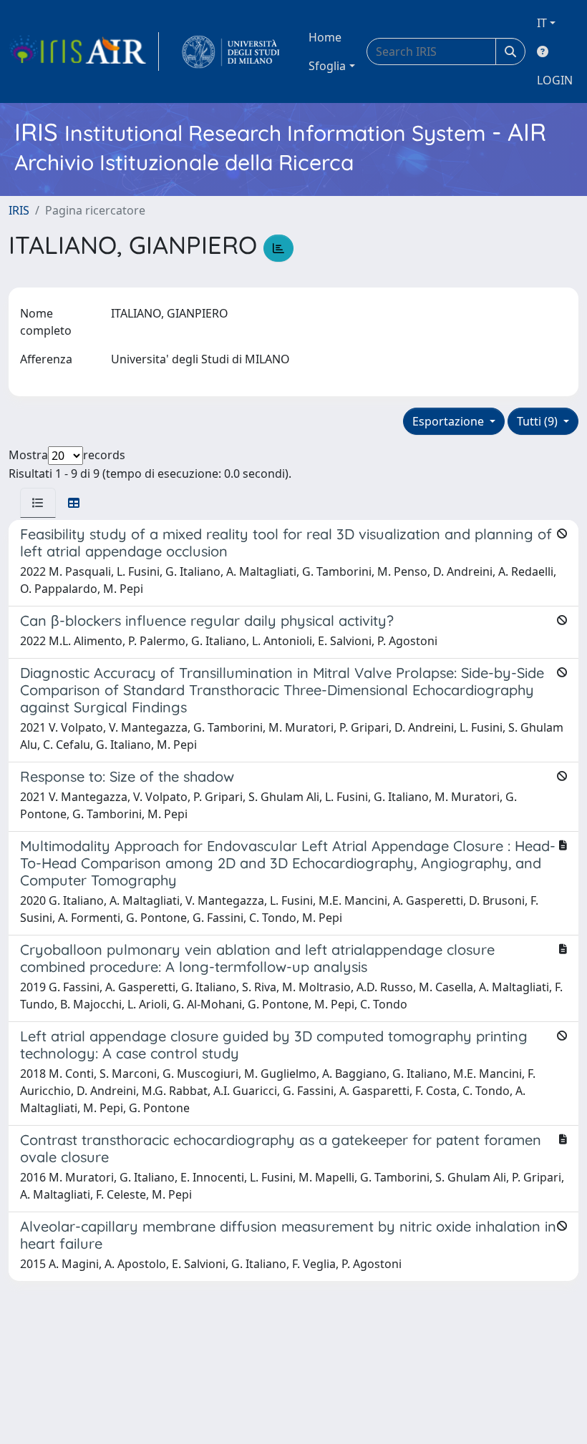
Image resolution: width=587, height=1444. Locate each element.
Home (325, 37)
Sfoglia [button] (327, 66)
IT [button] (542, 23)
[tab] (38, 503)
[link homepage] (84, 51)
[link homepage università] (230, 51)
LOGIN (555, 80)
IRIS (19, 210)
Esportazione (449, 421)
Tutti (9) (539, 421)
